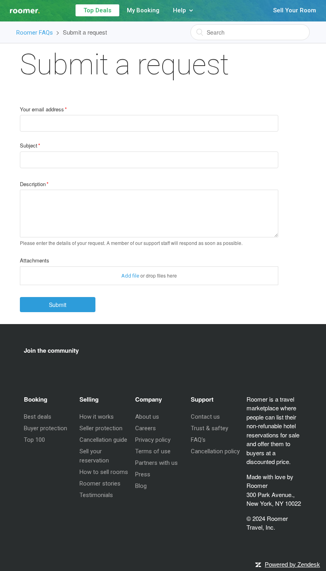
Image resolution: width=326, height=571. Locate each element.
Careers (145, 428)
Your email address (42, 109)
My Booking (143, 10)
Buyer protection (45, 428)
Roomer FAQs (34, 32)
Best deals (37, 416)
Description (33, 184)
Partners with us (156, 462)
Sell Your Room (294, 10)
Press (142, 474)
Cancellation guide (103, 439)
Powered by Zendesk (292, 564)
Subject (28, 145)
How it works (97, 416)
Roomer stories (100, 483)
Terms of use (153, 451)
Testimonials (96, 495)
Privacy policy (153, 439)
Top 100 (34, 439)
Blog (141, 485)
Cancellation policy (215, 451)
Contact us (205, 416)
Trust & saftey (209, 428)
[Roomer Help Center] (20, 8)
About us (147, 416)
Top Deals (97, 10)
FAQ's (198, 439)
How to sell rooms (104, 472)
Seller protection (101, 428)
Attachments (34, 260)
